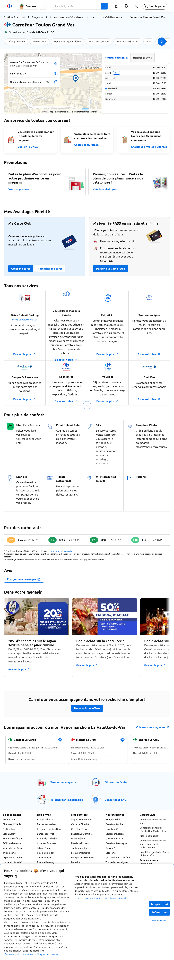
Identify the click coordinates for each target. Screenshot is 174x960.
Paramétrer (159, 920)
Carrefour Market (115, 824)
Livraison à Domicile (82, 833)
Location (76, 862)
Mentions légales (149, 835)
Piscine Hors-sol (45, 852)
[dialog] (87, 912)
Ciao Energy (9, 833)
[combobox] (80, 6)
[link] (60, 741)
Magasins (37, 17)
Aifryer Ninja (43, 847)
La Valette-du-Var (112, 17)
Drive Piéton (78, 838)
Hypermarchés (113, 819)
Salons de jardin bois (48, 838)
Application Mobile (81, 819)
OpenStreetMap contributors (86, 111)
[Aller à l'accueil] (10, 6)
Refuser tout (159, 912)
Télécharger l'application (66, 799)
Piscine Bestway (46, 862)
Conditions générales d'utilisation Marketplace (153, 829)
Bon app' (110, 847)
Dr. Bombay (9, 828)
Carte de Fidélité (80, 824)
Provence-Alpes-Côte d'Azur (67, 17)
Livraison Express (80, 843)
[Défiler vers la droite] (162, 41)
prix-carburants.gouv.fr (61, 551)
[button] (43, 6)
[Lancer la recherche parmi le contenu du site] (104, 6)
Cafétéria (111, 852)
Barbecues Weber (46, 824)
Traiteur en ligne (80, 847)
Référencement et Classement (150, 862)
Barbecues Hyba (45, 833)
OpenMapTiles (62, 111)
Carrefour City (113, 828)
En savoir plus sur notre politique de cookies (31, 954)
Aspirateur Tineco (12, 857)
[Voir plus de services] (87, 405)
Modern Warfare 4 (12, 838)
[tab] (116, 57)
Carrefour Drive (79, 828)
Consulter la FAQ (116, 799)
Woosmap (47, 111)
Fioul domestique (80, 852)
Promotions (9, 819)
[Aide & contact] (116, 6)
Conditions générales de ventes (153, 821)
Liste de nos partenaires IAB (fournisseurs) (100, 898)
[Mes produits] (126, 6)
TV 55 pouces (44, 857)
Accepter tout (159, 904)
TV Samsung (9, 852)
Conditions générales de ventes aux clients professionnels (153, 844)
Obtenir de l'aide (116, 782)
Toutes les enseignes (117, 862)
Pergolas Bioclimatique (49, 828)
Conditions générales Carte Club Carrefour (154, 853)
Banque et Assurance (82, 857)
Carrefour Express (115, 833)
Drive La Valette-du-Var (24, 319)
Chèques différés (12, 824)
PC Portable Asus (12, 843)
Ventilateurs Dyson (13, 847)
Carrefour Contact (115, 838)
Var (93, 17)
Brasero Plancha (45, 819)
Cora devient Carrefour (118, 857)
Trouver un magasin (63, 782)
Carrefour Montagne (116, 843)
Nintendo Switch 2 (13, 862)
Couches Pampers (46, 843)
